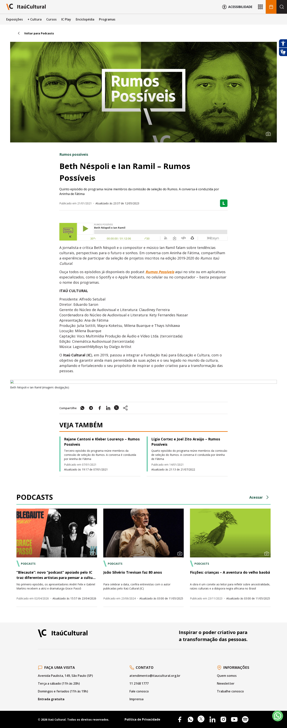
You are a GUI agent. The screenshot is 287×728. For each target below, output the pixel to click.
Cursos (51, 19)
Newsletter (225, 683)
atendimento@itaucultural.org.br (154, 675)
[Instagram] (223, 719)
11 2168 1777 (139, 683)
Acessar (256, 497)
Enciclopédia (85, 19)
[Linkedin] (212, 719)
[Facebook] (180, 719)
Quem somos (227, 675)
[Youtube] (234, 719)
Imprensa (136, 699)
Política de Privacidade (142, 719)
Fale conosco (139, 691)
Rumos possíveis (73, 154)
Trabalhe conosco (230, 691)
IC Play (66, 19)
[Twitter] (201, 719)
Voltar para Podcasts (39, 33)
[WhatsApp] (190, 719)
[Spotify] (245, 719)
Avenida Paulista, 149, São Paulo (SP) (65, 675)
